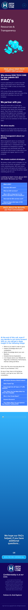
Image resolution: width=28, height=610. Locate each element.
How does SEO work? (10, 187)
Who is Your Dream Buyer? (11, 396)
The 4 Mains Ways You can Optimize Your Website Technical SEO (13, 403)
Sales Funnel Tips (9, 383)
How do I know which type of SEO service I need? (12, 202)
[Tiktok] (4, 599)
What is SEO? (7, 184)
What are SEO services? (11, 191)
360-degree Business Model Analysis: (15, 380)
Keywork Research (9, 399)
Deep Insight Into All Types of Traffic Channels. (13, 387)
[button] (14, 184)
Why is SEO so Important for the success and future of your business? (13, 194)
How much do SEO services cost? (13, 199)
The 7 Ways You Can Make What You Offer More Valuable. (13, 392)
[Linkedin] (8, 599)
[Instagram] (6, 599)
